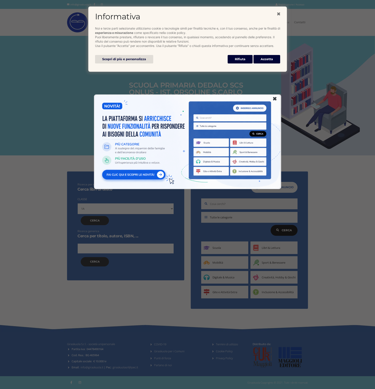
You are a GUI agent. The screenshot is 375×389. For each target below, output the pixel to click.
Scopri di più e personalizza (124, 59)
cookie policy (176, 33)
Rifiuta (240, 59)
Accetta (267, 59)
